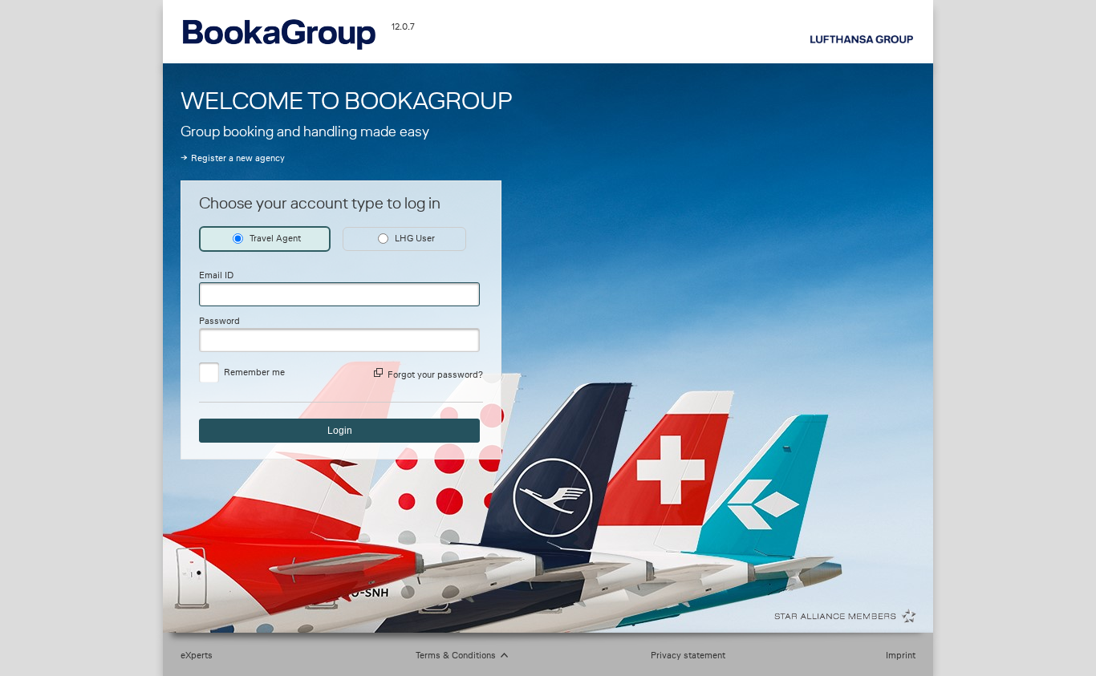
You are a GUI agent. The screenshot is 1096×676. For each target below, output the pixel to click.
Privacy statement (688, 655)
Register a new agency (238, 158)
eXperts (197, 655)
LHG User (415, 238)
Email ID (216, 275)
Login (339, 430)
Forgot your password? (435, 374)
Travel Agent (275, 238)
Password (219, 320)
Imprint (900, 655)
